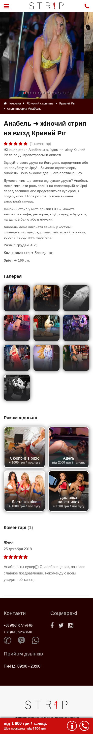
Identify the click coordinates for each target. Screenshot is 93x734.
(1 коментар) (40, 144)
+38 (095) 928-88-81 (18, 632)
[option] (46, 55)
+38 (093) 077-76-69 (18, 625)
